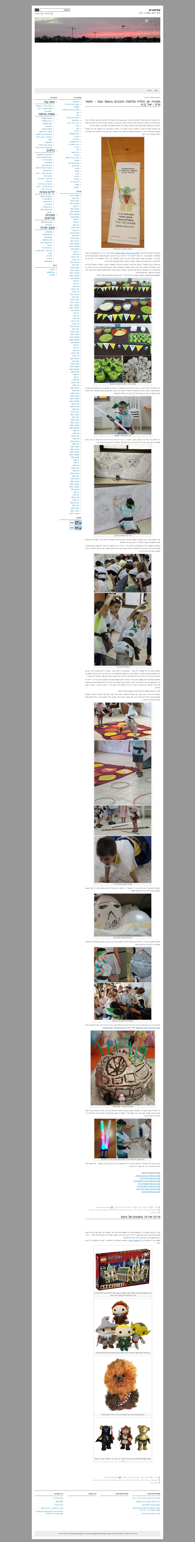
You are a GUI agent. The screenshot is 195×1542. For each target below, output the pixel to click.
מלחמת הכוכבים (119, 1210)
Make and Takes (46, 196)
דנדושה (49, 245)
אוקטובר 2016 (74, 195)
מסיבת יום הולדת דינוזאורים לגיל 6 (148, 1186)
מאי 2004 (76, 495)
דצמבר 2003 (75, 508)
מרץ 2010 (76, 356)
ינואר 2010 (75, 361)
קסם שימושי (48, 261)
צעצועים (113, 1480)
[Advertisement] (97, 65)
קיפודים (49, 258)
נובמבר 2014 (74, 209)
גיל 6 (144, 1210)
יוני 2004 (76, 492)
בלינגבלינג (48, 204)
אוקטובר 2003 (74, 513)
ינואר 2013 (75, 265)
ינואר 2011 (75, 329)
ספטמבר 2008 (74, 401)
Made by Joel (47, 240)
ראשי (155, 90)
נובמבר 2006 (74, 423)
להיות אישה (75, 152)
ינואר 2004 (75, 505)
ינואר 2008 (75, 409)
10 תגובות (153, 1483)
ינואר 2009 (75, 390)
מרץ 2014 (76, 230)
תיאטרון (76, 187)
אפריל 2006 (75, 436)
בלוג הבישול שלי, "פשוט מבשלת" (114, 1028)
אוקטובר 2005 (74, 452)
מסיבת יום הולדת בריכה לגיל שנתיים (148, 1176)
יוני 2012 (76, 284)
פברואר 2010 (74, 358)
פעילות (91, 1210)
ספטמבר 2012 (74, 276)
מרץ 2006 (76, 439)
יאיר (134, 1210)
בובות (148, 1480)
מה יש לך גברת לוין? (45, 184)
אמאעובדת (48, 162)
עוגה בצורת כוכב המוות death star (147, 1028)
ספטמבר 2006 (74, 428)
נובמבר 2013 (74, 241)
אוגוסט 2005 (75, 457)
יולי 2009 (76, 374)
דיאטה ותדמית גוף (73, 118)
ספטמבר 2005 (74, 455)
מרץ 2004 (76, 500)
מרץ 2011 (76, 324)
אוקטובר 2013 (74, 244)
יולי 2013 (76, 252)
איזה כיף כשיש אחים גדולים (151, 1513)
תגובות (37, 13)
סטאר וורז (97, 1210)
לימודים (76, 155)
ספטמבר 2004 (74, 487)
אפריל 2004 (75, 497)
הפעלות (139, 1210)
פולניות (76, 176)
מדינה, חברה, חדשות (72, 158)
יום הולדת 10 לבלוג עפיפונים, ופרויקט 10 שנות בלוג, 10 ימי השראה (49, 1512)
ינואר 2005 (75, 476)
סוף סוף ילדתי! (58, 1498)
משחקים (104, 1210)
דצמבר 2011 (75, 300)
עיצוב (119, 1480)
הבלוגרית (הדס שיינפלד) (43, 168)
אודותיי (149, 90)
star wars (154, 1210)
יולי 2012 (76, 281)
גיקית (143, 1480)
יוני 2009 (76, 377)
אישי (77, 112)
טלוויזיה (76, 136)
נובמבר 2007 (74, 415)
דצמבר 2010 (75, 332)
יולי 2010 (76, 345)
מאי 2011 (76, 318)
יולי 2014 (76, 219)
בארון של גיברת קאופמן (44, 134)
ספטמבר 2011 (74, 308)
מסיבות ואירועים (120, 1207)
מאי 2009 (76, 380)
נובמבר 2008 (74, 396)
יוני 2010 (76, 348)
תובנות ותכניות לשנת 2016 (151, 1505)
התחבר (52, 269)
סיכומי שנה (75, 166)
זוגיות (77, 126)
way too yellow (47, 129)
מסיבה (110, 1210)
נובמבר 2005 (74, 449)
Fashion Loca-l (47, 121)
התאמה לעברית (63, 1533)
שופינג (125, 1477)
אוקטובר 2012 (74, 273)
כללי (77, 150)
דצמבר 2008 (75, 393)
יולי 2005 (76, 460)
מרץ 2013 (76, 260)
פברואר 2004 (74, 503)
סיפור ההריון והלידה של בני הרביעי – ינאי (146, 1498)
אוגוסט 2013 (75, 249)
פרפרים (49, 256)
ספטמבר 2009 (74, 369)
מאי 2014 (76, 225)
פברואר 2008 (74, 406)
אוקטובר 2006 (74, 425)
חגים (77, 128)
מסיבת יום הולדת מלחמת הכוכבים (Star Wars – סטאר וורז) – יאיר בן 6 (122, 103)
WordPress (51, 272)
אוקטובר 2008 (74, 398)
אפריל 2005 (75, 468)
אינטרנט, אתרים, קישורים (71, 110)
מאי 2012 (76, 286)
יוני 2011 (76, 316)
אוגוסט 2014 (75, 217)
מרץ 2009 (76, 385)
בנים (148, 1210)
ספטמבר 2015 (74, 203)
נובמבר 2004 (74, 481)
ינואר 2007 (75, 417)
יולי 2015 (76, 206)
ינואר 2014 (75, 235)
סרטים (77, 171)
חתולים (76, 131)
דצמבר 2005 (75, 447)
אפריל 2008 (75, 404)
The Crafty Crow (46, 242)
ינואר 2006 (75, 444)
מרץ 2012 (76, 292)
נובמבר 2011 (74, 302)
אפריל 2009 (75, 382)
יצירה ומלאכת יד (73, 144)
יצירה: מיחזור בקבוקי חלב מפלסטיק (148, 1501)
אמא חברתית (47, 160)
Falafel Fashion (46, 118)
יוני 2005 (76, 463)
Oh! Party (48, 225)
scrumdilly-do (47, 199)
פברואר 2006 (74, 441)
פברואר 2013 (74, 262)
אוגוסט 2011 (75, 310)
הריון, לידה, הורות (73, 123)
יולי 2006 (76, 431)
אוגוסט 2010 (75, 342)
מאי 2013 (76, 254)
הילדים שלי (130, 1207)
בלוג (77, 115)
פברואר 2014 (74, 233)
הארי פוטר (137, 1480)
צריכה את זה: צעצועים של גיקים (140, 1216)
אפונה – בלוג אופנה (45, 131)
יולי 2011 (76, 313)
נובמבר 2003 (74, 511)
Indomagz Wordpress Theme (80, 1533)
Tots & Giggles (133, 1240)
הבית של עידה (47, 248)
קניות (108, 1480)
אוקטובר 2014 (74, 211)
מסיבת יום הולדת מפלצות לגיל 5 (149, 1184)
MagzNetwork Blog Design (102, 1533)
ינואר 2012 (75, 297)
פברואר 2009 (74, 388)
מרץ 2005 (76, 471)
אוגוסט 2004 (75, 489)
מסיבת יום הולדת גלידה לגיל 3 (150, 1178)
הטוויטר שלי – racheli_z (44, 106)
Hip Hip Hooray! (46, 222)
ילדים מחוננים (74, 142)
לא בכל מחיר (58, 1505)
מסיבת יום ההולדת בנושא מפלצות (126, 253)
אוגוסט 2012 (75, 278)
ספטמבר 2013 (74, 246)
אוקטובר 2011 (74, 305)
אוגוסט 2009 (75, 372)
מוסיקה (76, 160)
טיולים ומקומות (74, 134)
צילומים (76, 179)
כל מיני (77, 147)
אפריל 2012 (75, 289)
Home (146, 97)
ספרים (77, 168)
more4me (48, 126)
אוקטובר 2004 (74, 484)
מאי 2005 (76, 465)
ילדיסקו (49, 212)
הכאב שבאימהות (46, 209)
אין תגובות (153, 1212)
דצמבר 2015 (75, 201)
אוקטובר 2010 (74, 337)
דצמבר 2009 (75, 364)
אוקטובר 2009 (74, 366)
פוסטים (47, 13)
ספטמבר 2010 (74, 340)
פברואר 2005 (74, 473)
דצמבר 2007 (75, 412)
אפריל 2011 (75, 321)
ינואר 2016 (75, 198)
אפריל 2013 (75, 257)
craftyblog (48, 232)
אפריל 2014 (75, 227)
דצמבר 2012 (75, 268)
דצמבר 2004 (75, 479)
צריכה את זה (132, 1477)
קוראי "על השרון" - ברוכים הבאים (52, 1508)
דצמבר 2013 (75, 238)
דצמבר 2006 (75, 420)
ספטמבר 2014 (74, 214)
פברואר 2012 (74, 294)
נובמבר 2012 (74, 270)
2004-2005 (59, 1501)
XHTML (52, 275)
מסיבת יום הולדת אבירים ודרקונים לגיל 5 (146, 1181)
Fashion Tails (47, 123)
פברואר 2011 (74, 326)
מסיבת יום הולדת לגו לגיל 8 (151, 1192)
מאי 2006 (76, 433)
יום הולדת (129, 1210)
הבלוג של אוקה (47, 165)
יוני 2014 (76, 222)
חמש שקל (48, 142)
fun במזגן (76, 102)
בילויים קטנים (47, 201)
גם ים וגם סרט (47, 207)
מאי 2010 (76, 350)
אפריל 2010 (75, 353)
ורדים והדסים (47, 170)
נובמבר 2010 (74, 334)
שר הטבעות (97, 1480)
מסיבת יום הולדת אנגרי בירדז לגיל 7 (148, 1189)
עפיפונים (154, 10)
